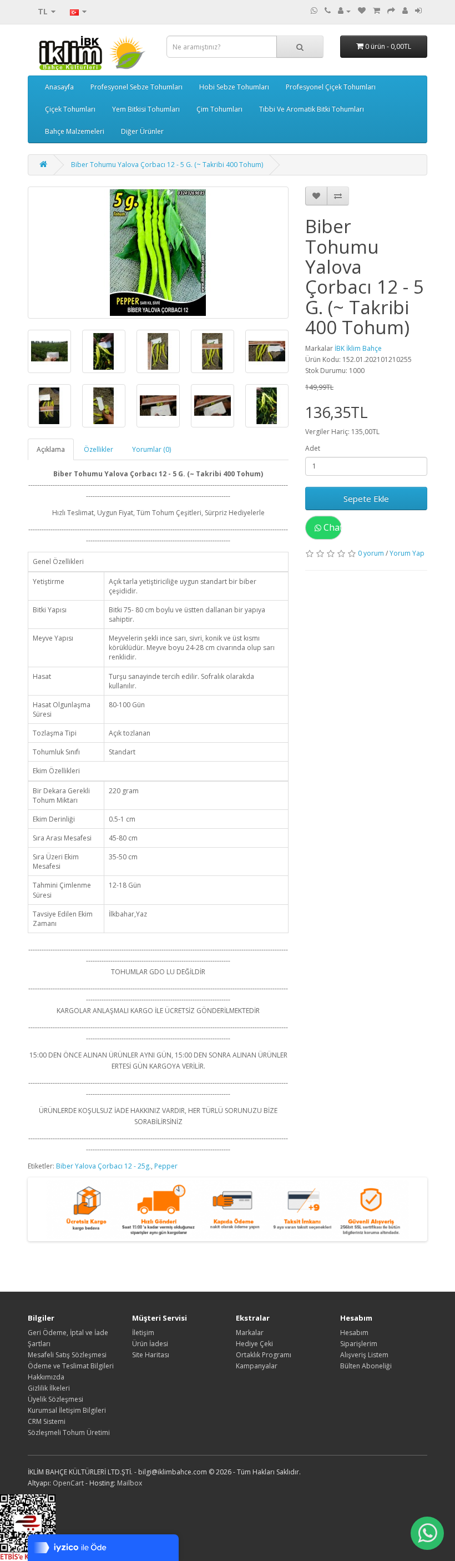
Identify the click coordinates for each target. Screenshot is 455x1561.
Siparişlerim (358, 1343)
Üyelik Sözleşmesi (55, 1399)
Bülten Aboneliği (366, 1366)
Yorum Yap (407, 553)
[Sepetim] (376, 11)
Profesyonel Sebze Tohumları (136, 87)
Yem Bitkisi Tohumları (146, 109)
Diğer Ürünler (142, 131)
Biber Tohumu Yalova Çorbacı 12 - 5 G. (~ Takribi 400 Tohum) (167, 164)
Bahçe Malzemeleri (74, 131)
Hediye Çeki (254, 1343)
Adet (312, 448)
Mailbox (129, 1483)
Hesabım (354, 1332)
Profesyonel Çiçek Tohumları (331, 87)
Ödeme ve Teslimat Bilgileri (71, 1366)
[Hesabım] (344, 11)
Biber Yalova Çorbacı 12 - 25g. (103, 1166)
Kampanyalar (256, 1366)
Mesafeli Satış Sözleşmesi (67, 1354)
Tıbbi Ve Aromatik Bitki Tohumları (311, 109)
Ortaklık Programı (263, 1354)
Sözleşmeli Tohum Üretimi (69, 1432)
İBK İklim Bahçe (358, 348)
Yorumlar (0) (151, 449)
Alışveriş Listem (364, 1354)
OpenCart (68, 1483)
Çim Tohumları (219, 109)
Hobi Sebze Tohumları (234, 87)
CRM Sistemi (46, 1421)
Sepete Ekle (366, 498)
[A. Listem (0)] (362, 11)
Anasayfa (59, 87)
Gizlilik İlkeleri (49, 1388)
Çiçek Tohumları (70, 109)
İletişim (143, 1332)
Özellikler (98, 449)
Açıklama (51, 449)
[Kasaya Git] (391, 11)
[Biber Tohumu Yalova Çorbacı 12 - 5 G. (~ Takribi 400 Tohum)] (158, 253)
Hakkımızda (46, 1377)
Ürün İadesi (150, 1343)
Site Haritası (150, 1354)
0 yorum (371, 553)
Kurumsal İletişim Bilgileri (67, 1410)
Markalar (250, 1332)
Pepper (166, 1166)
